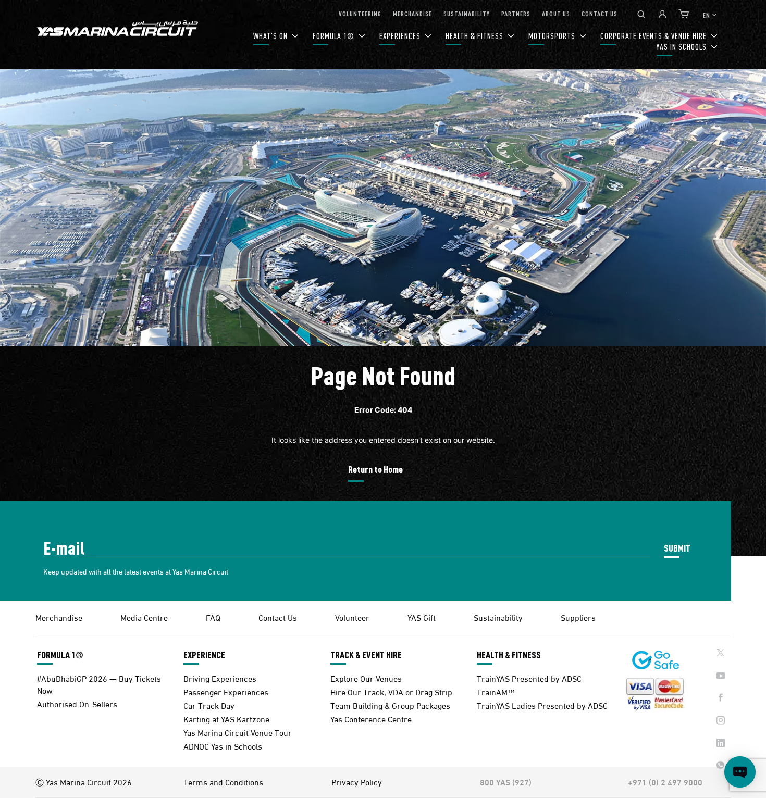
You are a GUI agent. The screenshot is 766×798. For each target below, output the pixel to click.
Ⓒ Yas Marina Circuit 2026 (83, 782)
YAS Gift (421, 617)
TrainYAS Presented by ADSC (529, 678)
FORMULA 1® (334, 35)
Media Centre (144, 617)
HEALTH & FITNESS (475, 35)
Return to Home (375, 469)
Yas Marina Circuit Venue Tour (237, 732)
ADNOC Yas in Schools (222, 746)
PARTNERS (515, 13)
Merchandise (58, 617)
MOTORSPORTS (552, 35)
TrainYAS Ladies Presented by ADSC (542, 705)
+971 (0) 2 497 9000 (665, 782)
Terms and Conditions (223, 782)
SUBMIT (677, 548)
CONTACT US (599, 13)
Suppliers (578, 617)
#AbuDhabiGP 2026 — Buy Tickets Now (99, 684)
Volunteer (352, 617)
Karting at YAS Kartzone (226, 719)
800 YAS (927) (506, 782)
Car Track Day (208, 705)
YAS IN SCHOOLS (683, 46)
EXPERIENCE (204, 654)
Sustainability (498, 617)
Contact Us (277, 617)
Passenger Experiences (225, 691)
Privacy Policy (356, 782)
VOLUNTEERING (360, 13)
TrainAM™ (495, 691)
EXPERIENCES (401, 35)
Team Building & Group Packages (390, 705)
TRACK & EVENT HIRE (366, 654)
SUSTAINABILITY (466, 13)
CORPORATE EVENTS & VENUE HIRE (654, 35)
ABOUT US (556, 13)
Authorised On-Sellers (77, 703)
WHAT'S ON (271, 35)
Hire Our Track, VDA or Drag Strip (391, 691)
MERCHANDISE (412, 13)
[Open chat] (740, 772)
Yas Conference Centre (371, 719)
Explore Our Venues (366, 678)
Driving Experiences (219, 678)
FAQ (213, 617)
